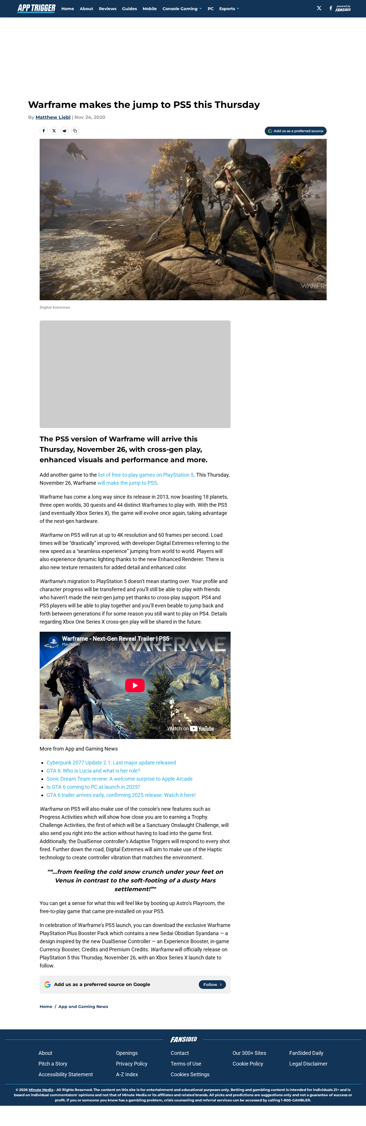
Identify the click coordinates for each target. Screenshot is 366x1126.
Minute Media (41, 1090)
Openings (127, 1053)
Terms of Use (186, 1064)
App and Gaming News (83, 1006)
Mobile (150, 8)
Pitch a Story (52, 1064)
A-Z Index (127, 1074)
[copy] (75, 131)
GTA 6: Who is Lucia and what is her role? (93, 771)
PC (211, 8)
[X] (319, 8)
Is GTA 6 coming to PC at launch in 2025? (93, 787)
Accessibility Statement (65, 1074)
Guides (129, 8)
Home (67, 8)
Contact (180, 1053)
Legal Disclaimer (308, 1064)
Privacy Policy (132, 1064)
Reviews (107, 8)
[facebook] (331, 8)
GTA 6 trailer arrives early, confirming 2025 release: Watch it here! (121, 795)
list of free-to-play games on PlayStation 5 (146, 475)
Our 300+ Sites (249, 1053)
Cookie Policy (248, 1064)
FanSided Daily (306, 1053)
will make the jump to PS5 (127, 483)
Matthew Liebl (53, 117)
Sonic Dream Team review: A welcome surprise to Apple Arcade (120, 779)
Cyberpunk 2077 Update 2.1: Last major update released (111, 763)
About (86, 8)
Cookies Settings (190, 1074)
